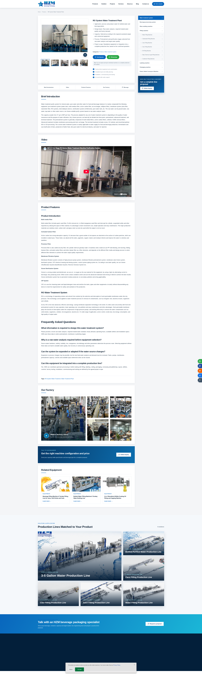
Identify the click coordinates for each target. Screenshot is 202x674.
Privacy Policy (116, 665)
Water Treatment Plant (67, 378)
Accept (79, 669)
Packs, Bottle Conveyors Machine (87, 662)
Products (95, 4)
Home (39, 11)
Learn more (47, 501)
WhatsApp (114, 57)
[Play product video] (85, 55)
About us (130, 4)
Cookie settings (160, 671)
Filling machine (82, 654)
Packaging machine (83, 659)
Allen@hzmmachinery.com (143, 655)
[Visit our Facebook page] (200, 375)
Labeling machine (83, 657)
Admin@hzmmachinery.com (144, 651)
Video (67, 87)
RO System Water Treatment (53, 378)
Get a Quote (159, 4)
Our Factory (106, 87)
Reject (71, 669)
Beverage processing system (86, 649)
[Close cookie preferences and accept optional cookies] (134, 665)
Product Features (86, 87)
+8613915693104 (141, 658)
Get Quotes (100, 57)
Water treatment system (110, 51)
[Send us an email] (200, 371)
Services (121, 4)
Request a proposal (156, 623)
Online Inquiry (124, 454)
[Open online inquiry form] (200, 366)
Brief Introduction (49, 87)
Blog (137, 4)
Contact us (145, 4)
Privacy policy (114, 659)
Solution (103, 4)
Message (126, 87)
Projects (112, 4)
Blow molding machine (84, 651)
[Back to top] (200, 380)
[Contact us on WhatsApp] (200, 361)
